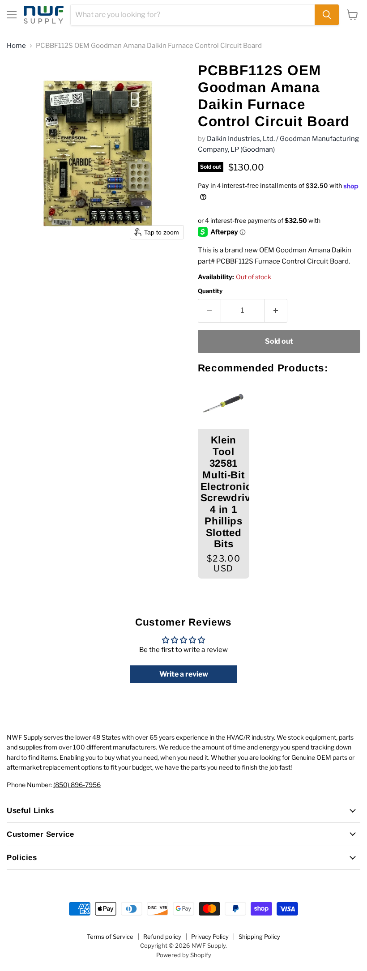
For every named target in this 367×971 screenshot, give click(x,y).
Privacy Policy (210, 936)
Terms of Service (110, 936)
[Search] (327, 14)
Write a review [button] (183, 674)
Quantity (210, 291)
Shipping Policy (259, 936)
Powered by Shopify (183, 954)
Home (16, 46)
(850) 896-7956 (77, 784)
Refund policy (162, 936)
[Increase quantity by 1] (276, 310)
